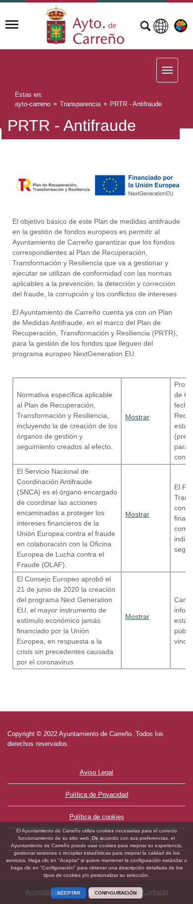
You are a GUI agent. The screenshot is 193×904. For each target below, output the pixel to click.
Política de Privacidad (96, 794)
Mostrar (137, 417)
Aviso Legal (96, 772)
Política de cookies (96, 817)
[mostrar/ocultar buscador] (145, 27)
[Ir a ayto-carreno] (85, 24)
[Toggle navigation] (12, 24)
